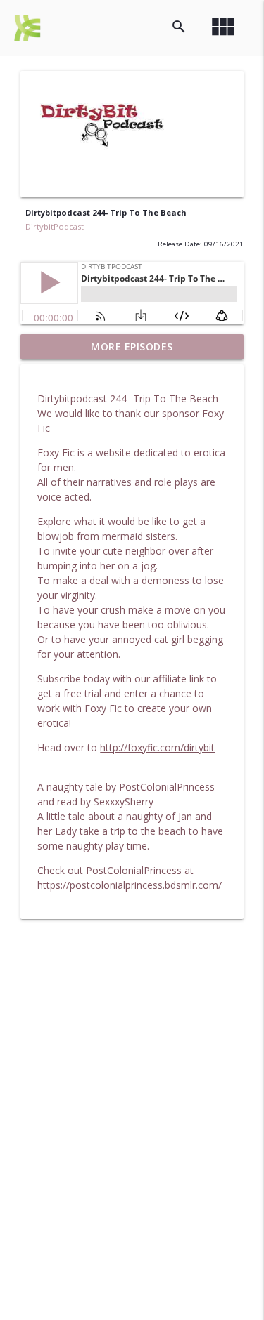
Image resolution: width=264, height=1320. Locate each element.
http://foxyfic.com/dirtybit (157, 747)
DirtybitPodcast (54, 226)
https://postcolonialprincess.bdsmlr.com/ (129, 885)
